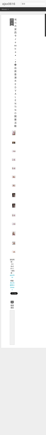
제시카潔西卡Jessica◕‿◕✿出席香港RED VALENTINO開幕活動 (15, 73)
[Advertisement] (27, 52)
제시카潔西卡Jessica (12, 286)
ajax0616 (12, 276)
